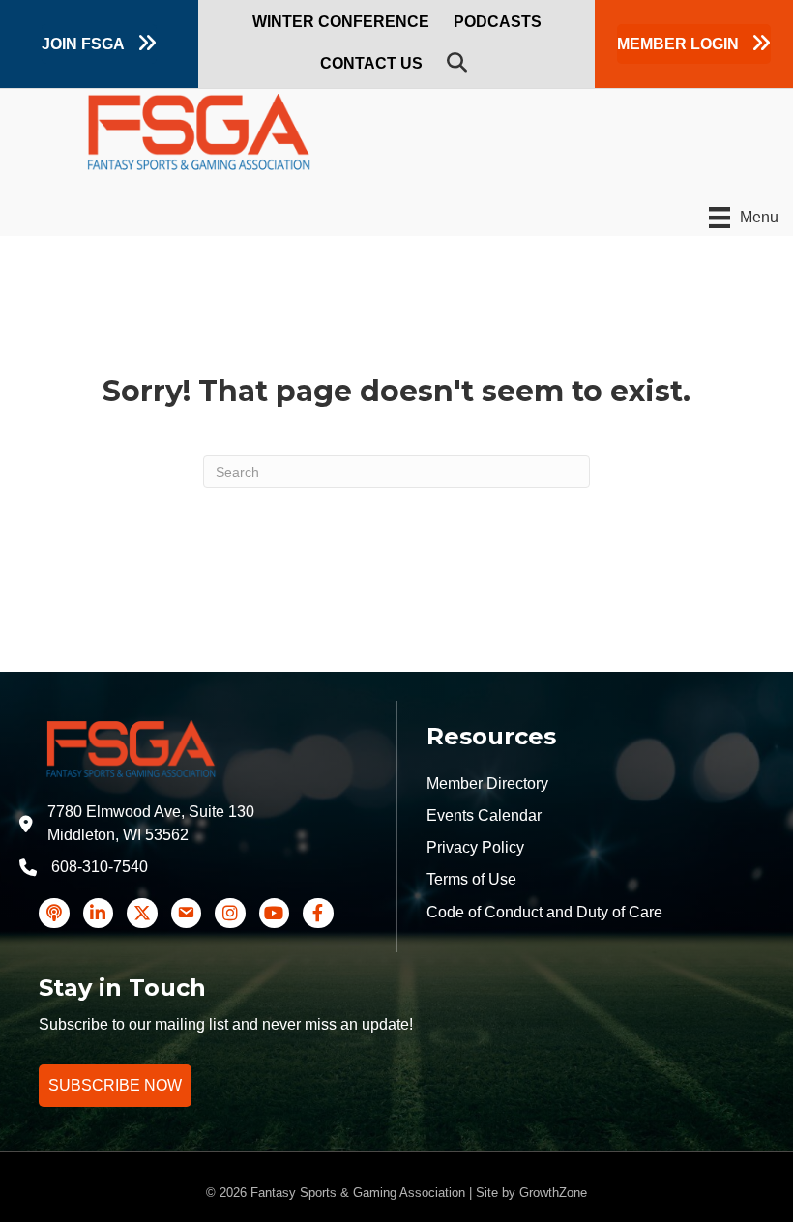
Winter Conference (340, 22)
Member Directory (487, 783)
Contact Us (371, 63)
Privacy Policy (475, 847)
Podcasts (498, 22)
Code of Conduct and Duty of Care (544, 912)
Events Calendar (484, 815)
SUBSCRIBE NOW (115, 1085)
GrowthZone (553, 1192)
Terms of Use (471, 879)
